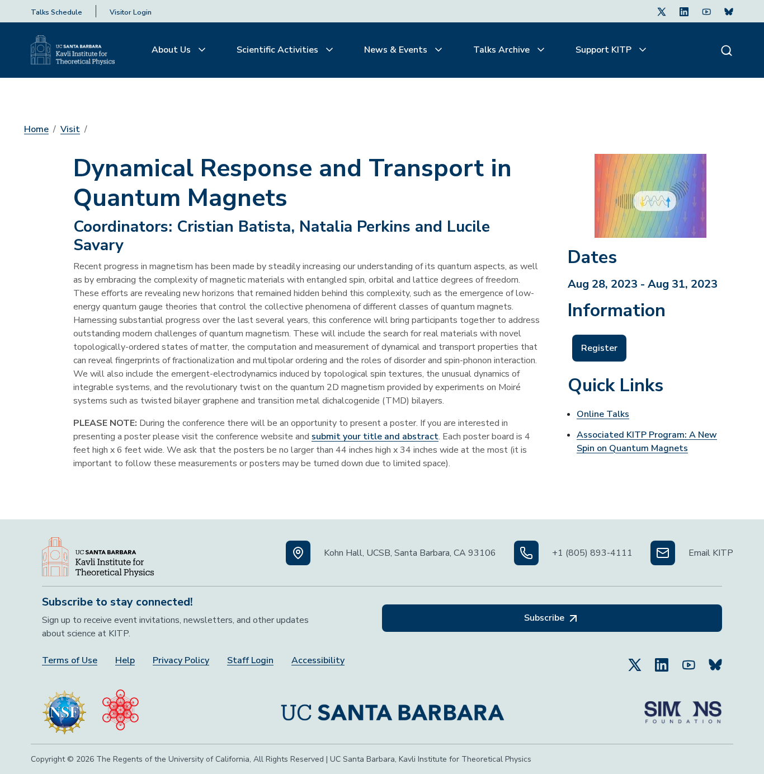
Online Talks (603, 414)
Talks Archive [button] (502, 50)
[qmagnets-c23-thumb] (650, 191)
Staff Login (250, 660)
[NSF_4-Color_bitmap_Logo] (64, 707)
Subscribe (545, 618)
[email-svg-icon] (662, 553)
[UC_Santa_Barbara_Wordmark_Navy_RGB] (392, 708)
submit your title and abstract (375, 436)
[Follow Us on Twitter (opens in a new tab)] (661, 11)
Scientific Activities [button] (278, 50)
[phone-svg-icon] (526, 553)
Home (36, 129)
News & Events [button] (397, 50)
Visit (70, 129)
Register (599, 348)
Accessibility (318, 660)
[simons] (683, 708)
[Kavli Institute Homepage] (73, 50)
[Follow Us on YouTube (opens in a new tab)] (688, 660)
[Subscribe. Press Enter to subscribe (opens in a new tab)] (728, 11)
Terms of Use (69, 660)
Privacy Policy (181, 660)
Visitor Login (131, 12)
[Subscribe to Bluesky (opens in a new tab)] (715, 660)
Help (125, 660)
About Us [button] (172, 50)
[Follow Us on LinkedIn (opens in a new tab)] (684, 11)
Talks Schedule (56, 12)
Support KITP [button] (605, 50)
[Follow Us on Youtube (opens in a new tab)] (706, 11)
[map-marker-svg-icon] (298, 553)
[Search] (726, 50)
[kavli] (120, 707)
